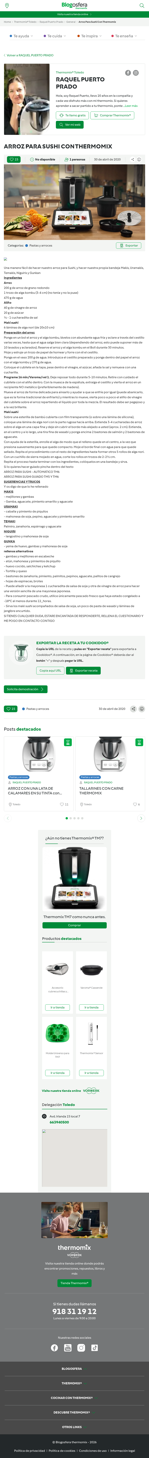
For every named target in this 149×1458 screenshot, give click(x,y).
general (70, 21)
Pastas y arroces (19, 777)
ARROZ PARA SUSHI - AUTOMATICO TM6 (32, 472)
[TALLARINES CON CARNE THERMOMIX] (110, 757)
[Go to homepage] (74, 5)
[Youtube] (67, 1347)
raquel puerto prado (51, 21)
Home (7, 21)
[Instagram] (81, 1347)
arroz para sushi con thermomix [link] (97, 21)
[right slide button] (141, 818)
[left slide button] (8, 818)
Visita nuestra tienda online (72, 14)
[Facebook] (54, 1347)
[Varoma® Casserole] (91, 967)
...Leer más (130, 106)
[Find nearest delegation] (7, 6)
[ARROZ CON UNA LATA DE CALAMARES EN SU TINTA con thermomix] (39, 757)
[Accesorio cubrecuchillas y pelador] (57, 967)
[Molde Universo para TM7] (57, 1033)
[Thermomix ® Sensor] (91, 1033)
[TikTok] (94, 1347)
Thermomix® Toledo (25, 21)
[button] (142, 6)
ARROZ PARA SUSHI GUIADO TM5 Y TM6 (31, 476)
